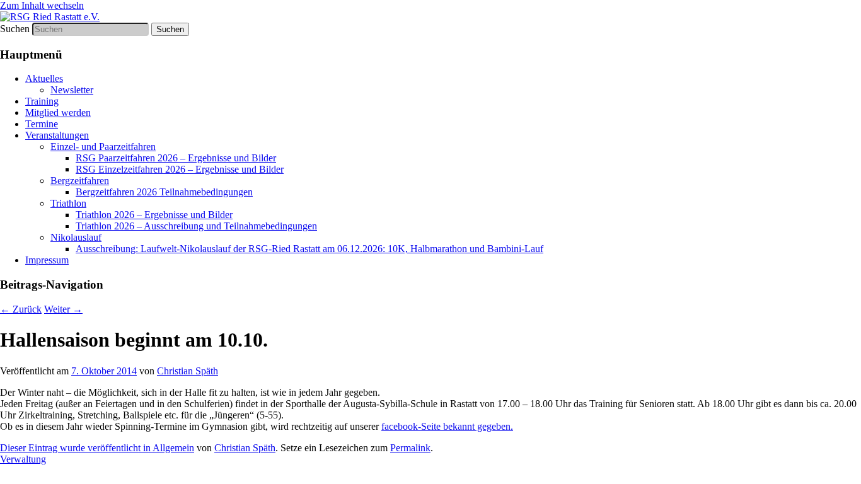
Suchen (15, 28)
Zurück (21, 309)
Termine (41, 123)
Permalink (410, 447)
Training (42, 101)
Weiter (63, 309)
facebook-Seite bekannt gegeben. (447, 426)
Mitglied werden (58, 112)
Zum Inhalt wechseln (42, 5)
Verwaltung (23, 459)
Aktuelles (44, 78)
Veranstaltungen (57, 135)
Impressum (47, 260)
